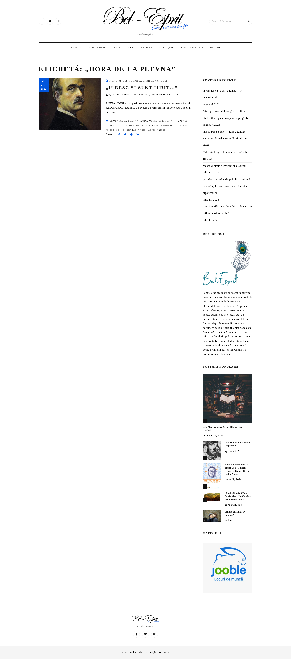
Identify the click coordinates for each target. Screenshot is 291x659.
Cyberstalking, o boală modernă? (222, 152)
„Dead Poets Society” (215, 131)
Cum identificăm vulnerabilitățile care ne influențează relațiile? (227, 210)
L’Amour (76, 47)
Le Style (145, 47)
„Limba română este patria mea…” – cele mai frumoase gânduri (238, 496)
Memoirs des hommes (124, 81)
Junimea (182, 125)
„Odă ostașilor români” (159, 121)
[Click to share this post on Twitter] (125, 134)
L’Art (117, 47)
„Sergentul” (132, 125)
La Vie (130, 47)
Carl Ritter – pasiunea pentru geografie (226, 118)
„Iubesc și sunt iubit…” (142, 87)
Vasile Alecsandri (151, 130)
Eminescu (168, 125)
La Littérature (97, 47)
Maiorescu (114, 130)
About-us (214, 47)
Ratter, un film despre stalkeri (220, 138)
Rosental (130, 130)
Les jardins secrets (191, 47)
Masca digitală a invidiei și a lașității (225, 165)
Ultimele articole (154, 81)
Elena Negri (151, 125)
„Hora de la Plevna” (125, 121)
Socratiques (165, 47)
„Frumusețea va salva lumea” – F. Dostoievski (223, 94)
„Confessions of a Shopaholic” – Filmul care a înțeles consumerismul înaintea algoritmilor (226, 186)
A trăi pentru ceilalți (215, 111)
